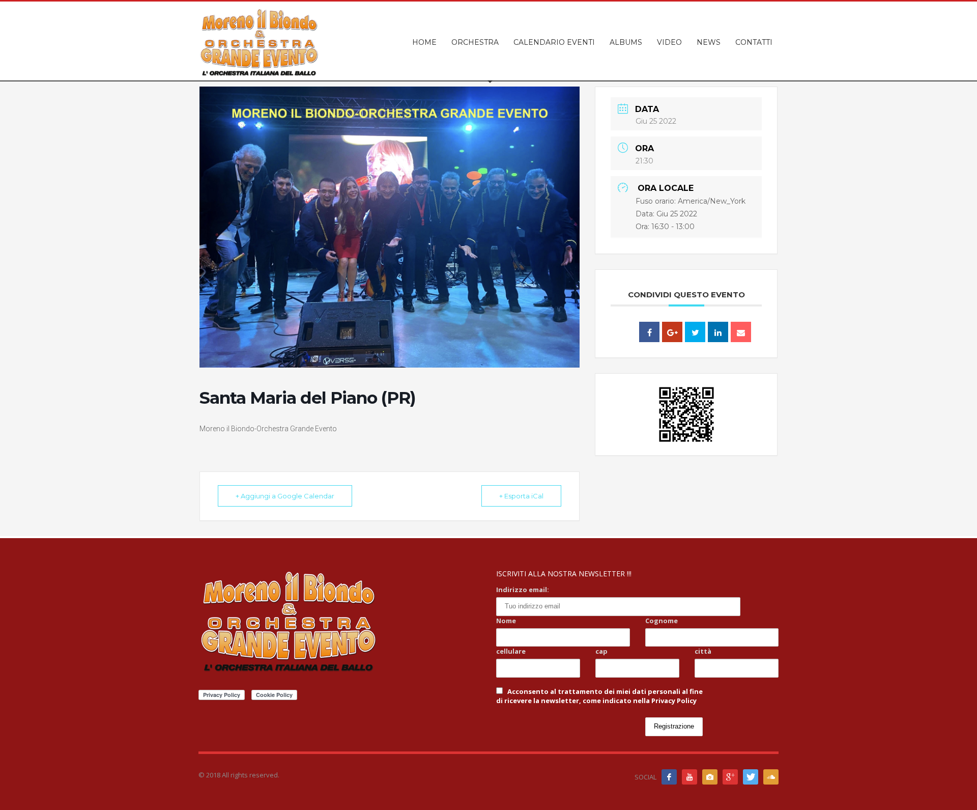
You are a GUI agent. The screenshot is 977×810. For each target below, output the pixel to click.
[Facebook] (669, 777)
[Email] (741, 332)
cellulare (511, 651)
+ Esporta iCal (521, 496)
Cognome (661, 620)
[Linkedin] (718, 332)
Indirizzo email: (522, 589)
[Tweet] (695, 332)
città (703, 651)
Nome (506, 620)
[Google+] (730, 777)
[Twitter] (750, 777)
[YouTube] (689, 777)
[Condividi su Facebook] (649, 332)
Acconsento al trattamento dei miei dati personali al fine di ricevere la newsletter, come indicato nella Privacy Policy (599, 696)
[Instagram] (709, 777)
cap (601, 651)
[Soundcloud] (771, 777)
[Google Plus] (672, 332)
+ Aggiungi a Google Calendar (285, 496)
